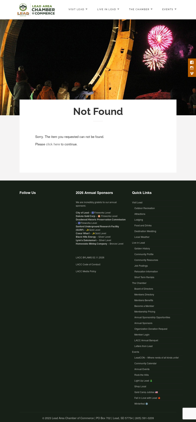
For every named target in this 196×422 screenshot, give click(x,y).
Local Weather (141, 236)
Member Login (141, 334)
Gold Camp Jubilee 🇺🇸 (146, 392)
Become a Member (144, 305)
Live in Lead (106, 9)
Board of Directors (143, 288)
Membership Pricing (144, 311)
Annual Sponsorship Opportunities (152, 317)
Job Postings (141, 265)
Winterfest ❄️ (141, 403)
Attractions (139, 213)
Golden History (142, 248)
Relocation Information (146, 271)
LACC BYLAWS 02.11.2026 (90, 257)
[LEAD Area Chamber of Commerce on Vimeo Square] (40, 205)
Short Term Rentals (144, 277)
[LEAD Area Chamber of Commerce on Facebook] (23, 205)
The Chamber (139, 9)
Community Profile (144, 254)
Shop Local (140, 386)
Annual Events (141, 369)
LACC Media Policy (86, 271)
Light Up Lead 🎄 (143, 380)
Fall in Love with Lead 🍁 (147, 397)
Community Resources (146, 259)
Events (167, 9)
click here (53, 144)
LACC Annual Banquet (146, 340)
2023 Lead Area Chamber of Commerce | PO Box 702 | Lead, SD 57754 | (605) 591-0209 (99, 418)
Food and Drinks (143, 225)
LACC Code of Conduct (88, 264)
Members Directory (144, 294)
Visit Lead (76, 9)
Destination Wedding (145, 231)
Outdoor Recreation (144, 208)
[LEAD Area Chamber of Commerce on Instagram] (32, 205)
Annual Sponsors (143, 323)
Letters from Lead (143, 346)
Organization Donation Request (150, 328)
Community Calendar (145, 363)
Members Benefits (143, 300)
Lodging (138, 219)
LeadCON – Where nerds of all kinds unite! (156, 357)
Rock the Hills (141, 374)
